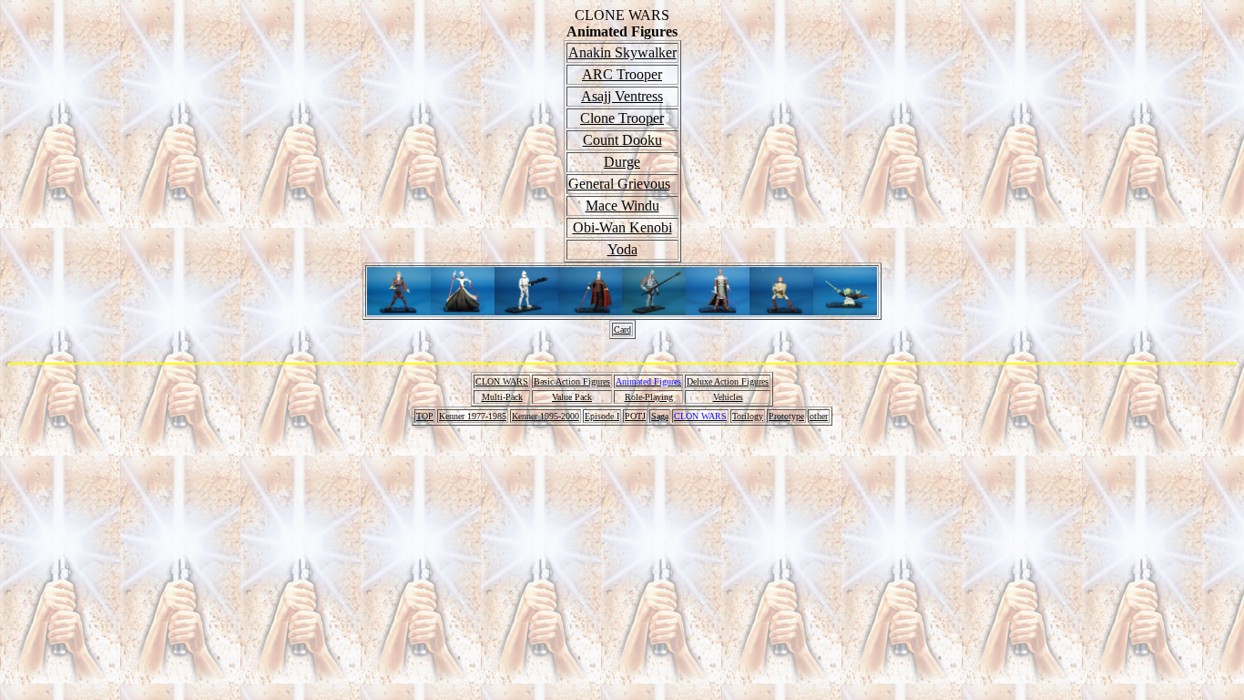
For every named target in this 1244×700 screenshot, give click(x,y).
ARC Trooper (622, 74)
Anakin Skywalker (622, 52)
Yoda (622, 249)
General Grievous (619, 183)
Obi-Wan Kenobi (622, 227)
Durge (622, 162)
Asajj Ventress (622, 96)
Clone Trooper (622, 118)
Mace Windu (622, 205)
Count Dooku (622, 140)
